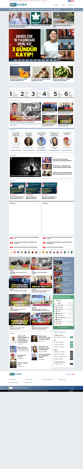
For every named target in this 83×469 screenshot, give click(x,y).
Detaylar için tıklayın (63, 327)
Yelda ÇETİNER (41, 359)
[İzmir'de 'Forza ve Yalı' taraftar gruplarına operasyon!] (19, 319)
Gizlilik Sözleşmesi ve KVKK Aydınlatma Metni (59, 390)
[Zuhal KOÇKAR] (67, 141)
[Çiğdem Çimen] (28, 141)
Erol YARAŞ (16, 147)
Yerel (10, 9)
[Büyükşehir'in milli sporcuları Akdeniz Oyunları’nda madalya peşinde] (41, 319)
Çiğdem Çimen (28, 147)
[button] (10, 45)
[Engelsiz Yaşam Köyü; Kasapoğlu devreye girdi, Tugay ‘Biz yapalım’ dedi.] (41, 282)
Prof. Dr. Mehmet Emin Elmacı (23, 350)
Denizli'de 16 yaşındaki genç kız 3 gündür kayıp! (27, 95)
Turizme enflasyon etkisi (23, 363)
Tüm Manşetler (63, 379)
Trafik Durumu (29, 379)
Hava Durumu (13, 379)
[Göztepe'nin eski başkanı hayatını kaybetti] (41, 263)
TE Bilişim (72, 387)
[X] (69, 374)
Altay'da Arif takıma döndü (60, 95)
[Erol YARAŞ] (16, 141)
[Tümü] (72, 180)
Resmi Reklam (50, 9)
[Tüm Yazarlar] (72, 130)
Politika (19, 9)
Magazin (36, 9)
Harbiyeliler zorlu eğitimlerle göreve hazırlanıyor (38, 95)
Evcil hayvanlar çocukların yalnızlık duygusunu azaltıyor (71, 95)
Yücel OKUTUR (20, 366)
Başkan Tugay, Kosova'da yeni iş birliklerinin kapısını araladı (49, 95)
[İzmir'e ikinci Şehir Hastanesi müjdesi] (19, 282)
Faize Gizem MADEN (43, 351)
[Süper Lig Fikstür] (72, 332)
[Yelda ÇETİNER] (34, 356)
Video (63, 5)
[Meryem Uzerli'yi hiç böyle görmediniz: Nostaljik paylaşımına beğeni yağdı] (47, 159)
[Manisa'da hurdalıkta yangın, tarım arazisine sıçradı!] (19, 300)
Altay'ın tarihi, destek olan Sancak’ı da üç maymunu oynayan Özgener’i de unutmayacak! (16, 134)
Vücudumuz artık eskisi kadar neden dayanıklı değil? (54, 134)
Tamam (71, 390)
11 (51, 60)
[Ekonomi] (39, 203)
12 (55, 60)
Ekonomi (27, 9)
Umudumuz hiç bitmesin (67, 133)
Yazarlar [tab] (12, 130)
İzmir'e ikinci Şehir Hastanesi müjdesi (18, 290)
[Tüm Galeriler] (72, 155)
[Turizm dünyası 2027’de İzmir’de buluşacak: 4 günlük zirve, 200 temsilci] (41, 300)
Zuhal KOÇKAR (67, 147)
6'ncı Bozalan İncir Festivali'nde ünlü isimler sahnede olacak (16, 95)
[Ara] (73, 5)
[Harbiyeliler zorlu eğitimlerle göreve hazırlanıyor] (19, 263)
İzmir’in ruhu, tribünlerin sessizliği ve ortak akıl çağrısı (29, 134)
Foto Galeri (56, 5)
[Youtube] (73, 374)
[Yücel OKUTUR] (13, 364)
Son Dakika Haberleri (14, 382)
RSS (11, 387)
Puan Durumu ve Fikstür (48, 379)
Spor (23, 9)
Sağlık (31, 9)
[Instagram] (71, 374)
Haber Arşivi (29, 382)
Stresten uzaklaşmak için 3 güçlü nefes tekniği (45, 356)
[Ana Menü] (73, 9)
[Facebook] (67, 374)
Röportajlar (57, 9)
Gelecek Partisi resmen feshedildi (55, 247)
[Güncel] (72, 203)
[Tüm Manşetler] (72, 100)
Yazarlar (70, 5)
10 (47, 60)
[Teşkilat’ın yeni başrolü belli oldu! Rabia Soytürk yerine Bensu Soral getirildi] (47, 173)
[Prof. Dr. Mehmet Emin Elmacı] (41, 141)
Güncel (14, 9)
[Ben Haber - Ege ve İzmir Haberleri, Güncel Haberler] (18, 5)
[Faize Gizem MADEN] (54, 141)
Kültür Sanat (43, 9)
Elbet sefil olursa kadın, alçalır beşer (41, 134)
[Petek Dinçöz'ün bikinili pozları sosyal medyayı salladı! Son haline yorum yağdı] (47, 166)
